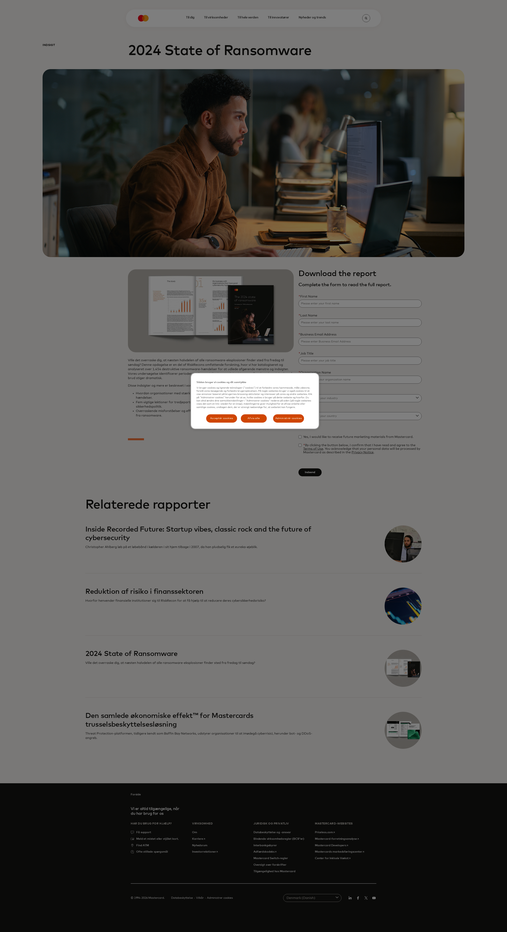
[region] (255, 401)
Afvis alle (254, 418)
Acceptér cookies (221, 418)
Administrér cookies (288, 418)
